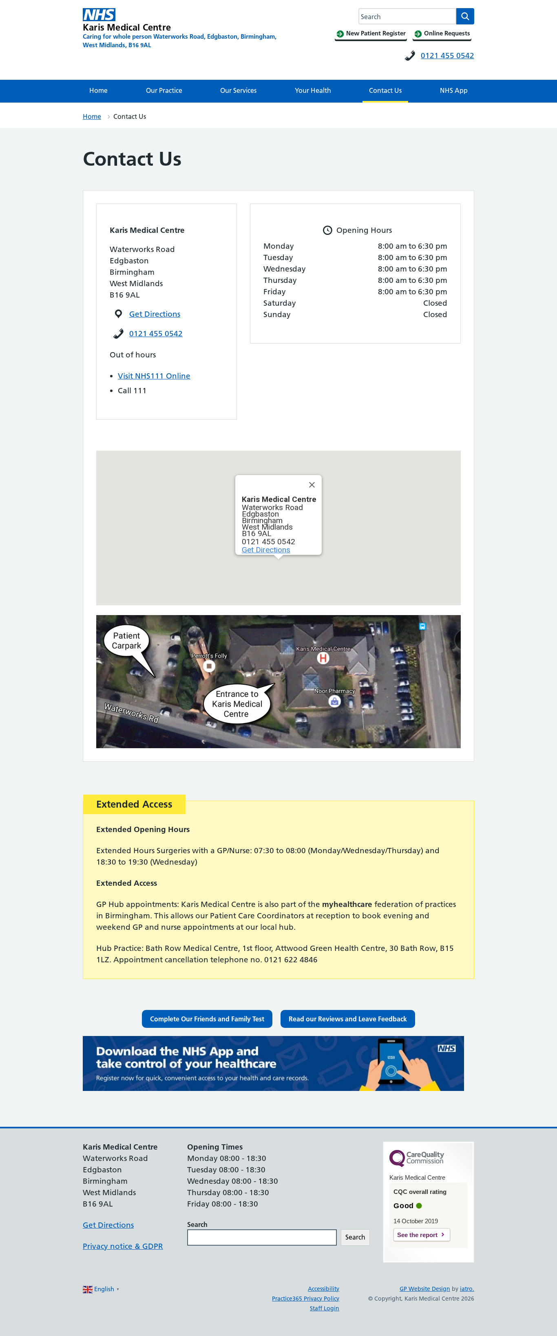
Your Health (313, 90)
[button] (207, 1019)
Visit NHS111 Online (154, 376)
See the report (417, 1234)
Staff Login (324, 1308)
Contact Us (385, 90)
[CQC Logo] (416, 1165)
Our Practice (164, 90)
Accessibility (323, 1288)
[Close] (312, 485)
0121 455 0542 (447, 55)
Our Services (238, 90)
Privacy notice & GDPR (123, 1246)
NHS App (454, 90)
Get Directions (154, 314)
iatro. (467, 1288)
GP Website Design (425, 1288)
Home (98, 90)
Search (197, 1224)
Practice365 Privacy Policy (305, 1298)
